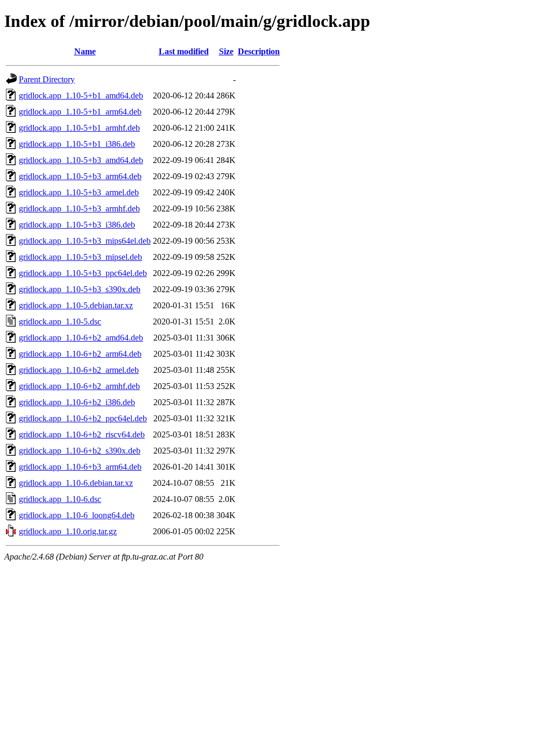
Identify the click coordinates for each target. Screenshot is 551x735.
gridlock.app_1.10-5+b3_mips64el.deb (85, 240)
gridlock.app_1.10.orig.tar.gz (68, 531)
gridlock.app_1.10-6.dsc (60, 499)
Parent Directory (47, 79)
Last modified (184, 51)
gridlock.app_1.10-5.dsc (60, 321)
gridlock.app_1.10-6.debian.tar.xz (76, 482)
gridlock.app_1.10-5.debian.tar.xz (76, 305)
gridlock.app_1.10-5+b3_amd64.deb (81, 160)
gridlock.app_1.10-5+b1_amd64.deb (81, 95)
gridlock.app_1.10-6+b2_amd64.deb (81, 337)
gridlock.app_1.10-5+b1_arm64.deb (80, 111)
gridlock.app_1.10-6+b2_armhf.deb (79, 386)
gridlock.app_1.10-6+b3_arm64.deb (80, 466)
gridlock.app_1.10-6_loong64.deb (77, 515)
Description (259, 51)
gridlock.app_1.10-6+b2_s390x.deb (79, 450)
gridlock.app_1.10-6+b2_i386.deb (77, 402)
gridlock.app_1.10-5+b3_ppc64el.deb (83, 273)
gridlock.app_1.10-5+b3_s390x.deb (79, 289)
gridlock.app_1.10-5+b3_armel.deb (79, 192)
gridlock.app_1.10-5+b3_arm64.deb (80, 176)
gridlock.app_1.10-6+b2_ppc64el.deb (83, 418)
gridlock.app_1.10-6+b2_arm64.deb (80, 353)
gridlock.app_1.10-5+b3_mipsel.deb (80, 257)
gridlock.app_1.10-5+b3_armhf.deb (79, 208)
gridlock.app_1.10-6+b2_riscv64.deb (82, 434)
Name (85, 51)
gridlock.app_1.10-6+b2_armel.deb (79, 369)
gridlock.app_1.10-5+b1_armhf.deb (79, 127)
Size (226, 51)
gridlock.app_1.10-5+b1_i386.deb (77, 144)
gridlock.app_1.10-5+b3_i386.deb (77, 224)
